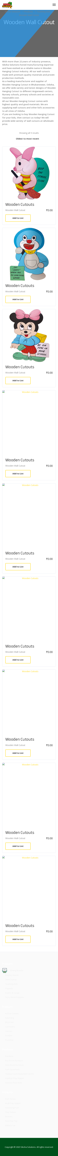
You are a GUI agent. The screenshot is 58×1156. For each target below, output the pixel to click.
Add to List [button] (17, 218)
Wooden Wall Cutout (15, 210)
